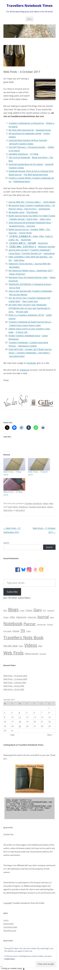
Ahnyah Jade (22, 311)
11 (20, 717)
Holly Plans (19, 260)
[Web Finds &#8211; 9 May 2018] (14, 464)
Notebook (23, 507)
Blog (5, 610)
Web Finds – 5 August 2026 (14, 682)
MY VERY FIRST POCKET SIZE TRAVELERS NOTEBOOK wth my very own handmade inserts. (30, 308)
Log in (6, 920)
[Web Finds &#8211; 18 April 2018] (39, 464)
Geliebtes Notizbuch (18, 154)
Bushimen (26, 239)
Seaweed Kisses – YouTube (22, 226)
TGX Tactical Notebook (19, 157)
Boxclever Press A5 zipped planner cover (28, 277)
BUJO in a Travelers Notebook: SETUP (26, 315)
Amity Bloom (49, 202)
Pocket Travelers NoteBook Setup (24, 335)
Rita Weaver (32, 212)
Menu (29, 19)
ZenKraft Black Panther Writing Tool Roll (28, 140)
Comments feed (10, 927)
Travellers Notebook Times (30, 5)
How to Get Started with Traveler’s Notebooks (30, 291)
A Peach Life (21, 332)
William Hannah (31, 653)
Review (16, 631)
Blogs (15, 507)
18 (20, 721)
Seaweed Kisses (43, 130)
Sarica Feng (14, 287)
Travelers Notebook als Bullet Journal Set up (30, 322)
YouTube (42, 654)
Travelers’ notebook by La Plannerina (26, 123)
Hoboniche (21, 617)
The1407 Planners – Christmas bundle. (27, 147)
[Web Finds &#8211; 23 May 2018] (14, 484)
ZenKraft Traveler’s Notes (21, 143)
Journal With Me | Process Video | (25, 202)
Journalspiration (17, 356)
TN (22, 630)
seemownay (49, 253)
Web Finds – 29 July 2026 (13, 686)
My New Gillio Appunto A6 (21, 130)
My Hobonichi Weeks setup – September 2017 (30, 270)
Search (6, 543)
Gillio (12, 617)
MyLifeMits (14, 267)
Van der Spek (10, 645)
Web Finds (7, 510)
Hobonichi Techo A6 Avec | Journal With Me (29, 263)
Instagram (24, 369)
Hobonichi (31, 617)
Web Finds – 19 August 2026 (15, 675)
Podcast (50, 624)
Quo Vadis (7, 631)
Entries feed (8, 923)
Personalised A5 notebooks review (25, 133)
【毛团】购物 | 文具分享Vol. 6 (22, 246)
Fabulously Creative (27, 346)
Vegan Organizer (17, 274)
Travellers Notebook (33, 503)
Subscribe (12, 591)
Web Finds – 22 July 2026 (13, 689)
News (52, 617)
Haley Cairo (45, 219)
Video (21, 646)
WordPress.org (9, 930)
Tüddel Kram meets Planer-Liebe (25, 325)
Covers (29, 610)
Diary (38, 609)
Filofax (6, 617)
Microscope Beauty (18, 294)
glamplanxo (44, 208)
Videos (45, 503)
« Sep (12, 734)
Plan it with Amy (30, 301)
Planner (29, 623)
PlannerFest (41, 624)
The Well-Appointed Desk (36, 174)
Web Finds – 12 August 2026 (15, 679)
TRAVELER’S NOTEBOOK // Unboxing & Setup (30, 284)
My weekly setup (16, 212)
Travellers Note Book (37, 507)
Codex (22, 610)
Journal (43, 616)
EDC (44, 610)
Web (51, 503)
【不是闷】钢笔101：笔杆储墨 (22, 243)
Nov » (49, 734)
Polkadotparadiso (21, 181)
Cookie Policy (9, 958)
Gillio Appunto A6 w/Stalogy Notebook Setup (30, 222)
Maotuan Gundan (46, 246)
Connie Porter (25, 232)
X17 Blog (34, 154)
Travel (28, 631)
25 (20, 726)
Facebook (31, 363)
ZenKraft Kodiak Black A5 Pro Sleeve (26, 164)
